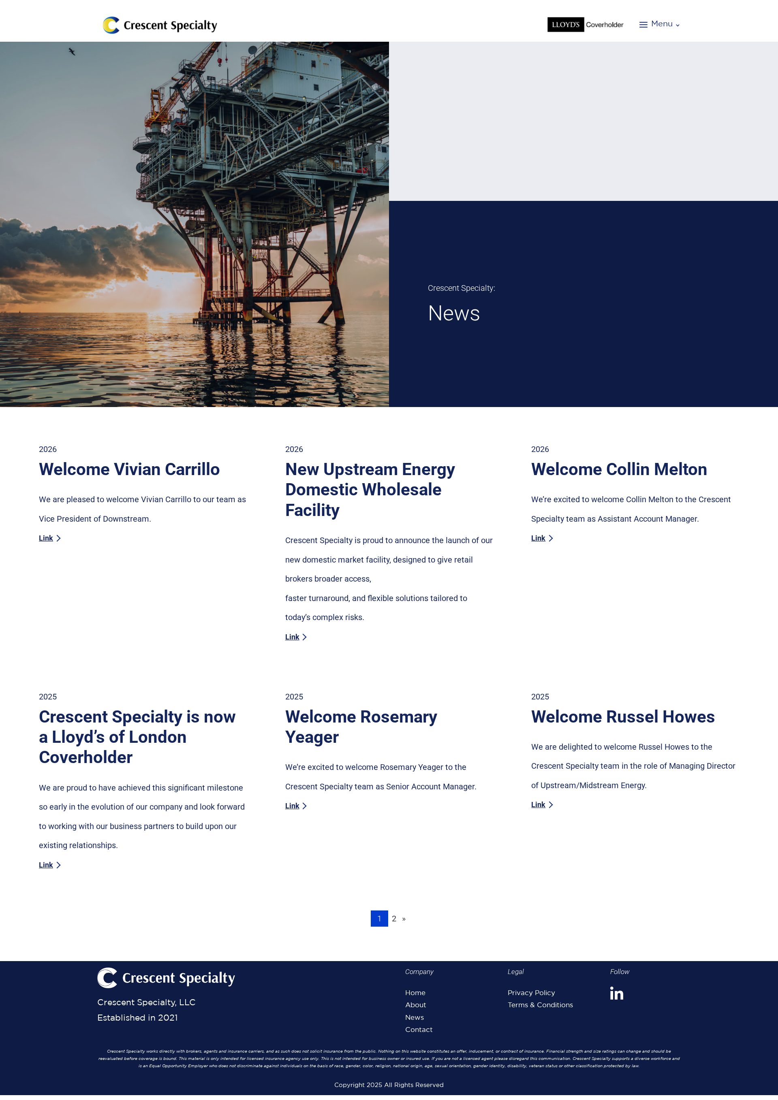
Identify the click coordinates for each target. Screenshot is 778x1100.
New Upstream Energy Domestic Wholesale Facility (370, 489)
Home (415, 992)
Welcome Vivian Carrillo (129, 469)
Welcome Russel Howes (623, 717)
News (414, 1017)
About (415, 1004)
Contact (419, 1029)
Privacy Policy (531, 992)
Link (46, 538)
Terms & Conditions (540, 1004)
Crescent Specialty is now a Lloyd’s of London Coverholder (137, 737)
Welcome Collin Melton (619, 469)
